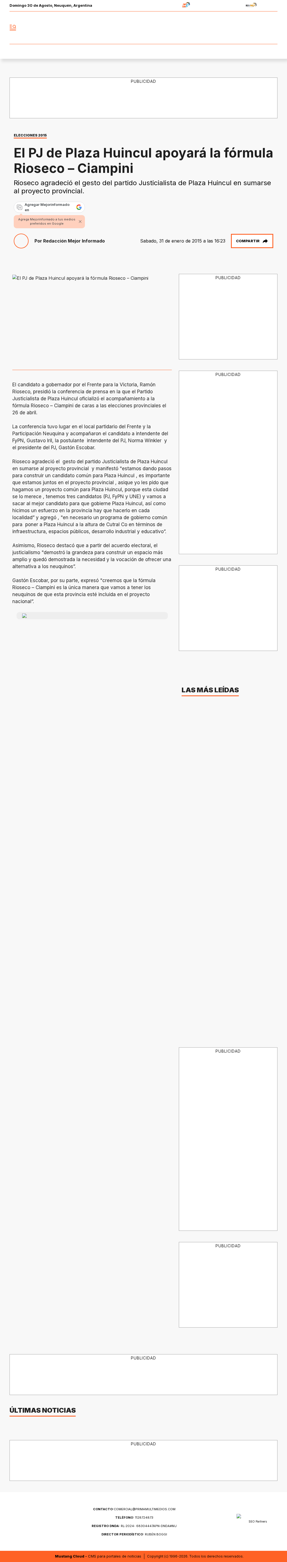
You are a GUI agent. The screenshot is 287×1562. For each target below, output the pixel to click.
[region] (228, 317)
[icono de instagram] (260, 27)
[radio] (168, 5)
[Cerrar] (80, 222)
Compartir (248, 241)
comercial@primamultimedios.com (134, 1509)
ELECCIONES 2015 (30, 135)
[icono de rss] (273, 27)
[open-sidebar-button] (13, 27)
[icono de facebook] (236, 27)
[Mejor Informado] (143, 28)
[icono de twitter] (248, 27)
